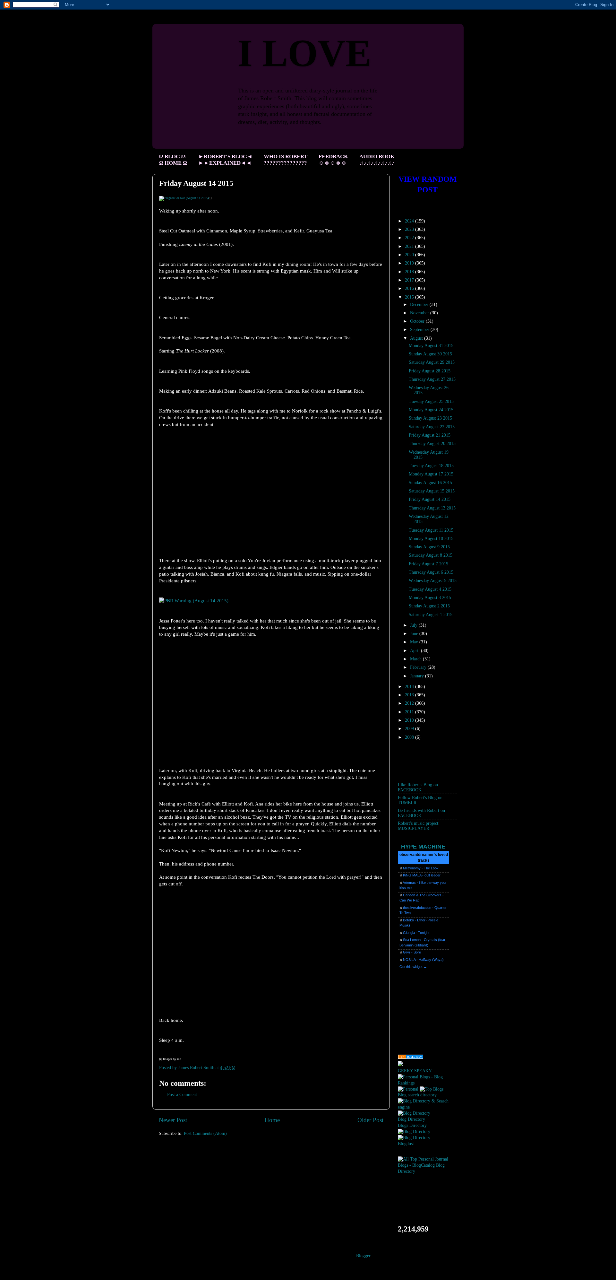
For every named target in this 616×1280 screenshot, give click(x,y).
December (420, 304)
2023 (410, 229)
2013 (410, 694)
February (419, 667)
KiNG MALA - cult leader (422, 875)
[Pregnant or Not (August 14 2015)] (184, 198)
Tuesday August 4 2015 (430, 589)
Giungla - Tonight (416, 933)
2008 (410, 737)
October (418, 321)
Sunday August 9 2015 (429, 546)
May (414, 642)
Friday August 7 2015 (428, 564)
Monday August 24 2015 (431, 409)
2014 (410, 686)
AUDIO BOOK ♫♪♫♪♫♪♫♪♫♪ (377, 159)
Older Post (370, 1120)
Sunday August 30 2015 (430, 354)
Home (272, 1120)
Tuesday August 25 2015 (431, 401)
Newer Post (173, 1120)
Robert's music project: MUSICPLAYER (419, 826)
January (417, 676)
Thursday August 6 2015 (431, 572)
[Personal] (408, 1089)
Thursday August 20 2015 (432, 443)
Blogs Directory (412, 1125)
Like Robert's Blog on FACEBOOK (418, 787)
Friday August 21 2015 (429, 435)
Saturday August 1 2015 (430, 614)
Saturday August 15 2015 (432, 491)
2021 (410, 246)
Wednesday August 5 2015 (433, 580)
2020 (410, 254)
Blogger (363, 1255)
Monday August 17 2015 (431, 474)
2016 (410, 288)
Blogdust (406, 1143)
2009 (410, 728)
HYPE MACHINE (423, 846)
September (420, 329)
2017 (410, 280)
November (420, 312)
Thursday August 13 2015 (432, 508)
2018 (410, 271)
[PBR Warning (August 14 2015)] (193, 600)
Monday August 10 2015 (431, 538)
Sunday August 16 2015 (430, 482)
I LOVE (304, 53)
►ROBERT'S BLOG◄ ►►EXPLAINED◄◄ (225, 159)
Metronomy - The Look (421, 868)
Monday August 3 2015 (430, 597)
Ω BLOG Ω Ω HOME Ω (173, 159)
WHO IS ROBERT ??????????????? (285, 159)
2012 (410, 703)
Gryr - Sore (412, 952)
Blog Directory (411, 1119)
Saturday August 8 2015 (430, 555)
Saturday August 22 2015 (432, 426)
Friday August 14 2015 (429, 499)
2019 (410, 263)
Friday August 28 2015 (429, 371)
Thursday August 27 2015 (432, 379)
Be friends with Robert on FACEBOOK (421, 813)
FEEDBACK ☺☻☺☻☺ (333, 159)
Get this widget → (413, 967)
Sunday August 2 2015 (429, 606)
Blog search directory (417, 1095)
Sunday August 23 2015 (430, 418)
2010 (410, 720)
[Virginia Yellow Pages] (411, 1057)
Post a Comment (182, 1094)
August (417, 338)
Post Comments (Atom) (205, 1133)
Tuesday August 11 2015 (431, 530)
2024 (410, 221)
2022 (410, 237)
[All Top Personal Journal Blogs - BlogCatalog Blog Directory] (427, 1171)
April (415, 650)
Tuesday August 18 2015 (431, 465)
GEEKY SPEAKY (415, 1070)
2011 (410, 712)
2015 (410, 297)
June (414, 633)
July (414, 625)
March (416, 659)
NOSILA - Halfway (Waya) (423, 960)
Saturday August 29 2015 (432, 362)
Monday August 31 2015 (431, 345)
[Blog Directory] (414, 1113)
